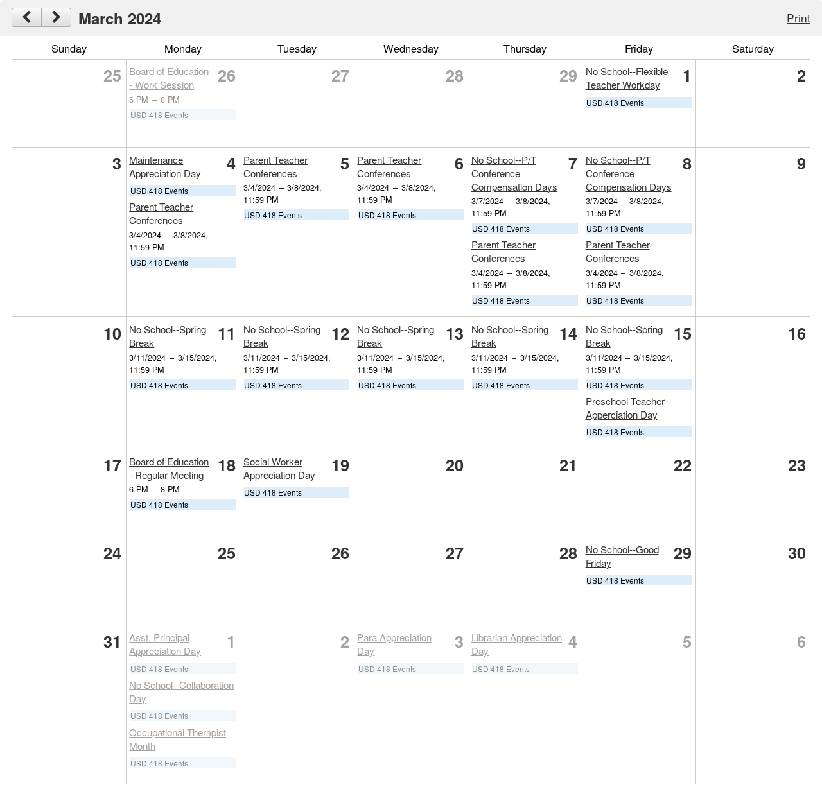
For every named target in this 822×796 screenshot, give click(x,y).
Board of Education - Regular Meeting (169, 467)
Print (798, 18)
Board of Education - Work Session (169, 77)
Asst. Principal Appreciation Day (165, 643)
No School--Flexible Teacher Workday (627, 77)
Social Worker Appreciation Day (279, 467)
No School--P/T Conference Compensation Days (514, 173)
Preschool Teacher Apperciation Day (625, 407)
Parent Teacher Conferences (161, 213)
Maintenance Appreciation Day (165, 166)
